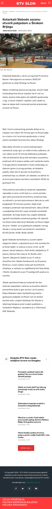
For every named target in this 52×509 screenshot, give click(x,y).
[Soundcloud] (22, 488)
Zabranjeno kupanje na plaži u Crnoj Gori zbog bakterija (31, 404)
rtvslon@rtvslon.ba (33, 482)
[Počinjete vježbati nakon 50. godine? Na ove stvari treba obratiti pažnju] (10, 375)
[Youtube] (36, 488)
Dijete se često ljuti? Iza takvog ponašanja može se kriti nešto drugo (32, 389)
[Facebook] (16, 488)
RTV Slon (5, 11)
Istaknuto (12, 11)
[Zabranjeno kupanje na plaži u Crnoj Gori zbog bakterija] (10, 405)
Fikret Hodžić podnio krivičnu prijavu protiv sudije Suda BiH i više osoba (33, 435)
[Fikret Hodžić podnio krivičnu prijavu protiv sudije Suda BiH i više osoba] (10, 436)
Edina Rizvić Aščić (10, 30)
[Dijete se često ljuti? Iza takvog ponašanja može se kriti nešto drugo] (10, 390)
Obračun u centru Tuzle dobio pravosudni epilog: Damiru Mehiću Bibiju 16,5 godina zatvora (33, 419)
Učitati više (25, 448)
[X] (29, 488)
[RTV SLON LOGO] (26, 3)
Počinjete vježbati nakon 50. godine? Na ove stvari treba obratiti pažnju (31, 374)
